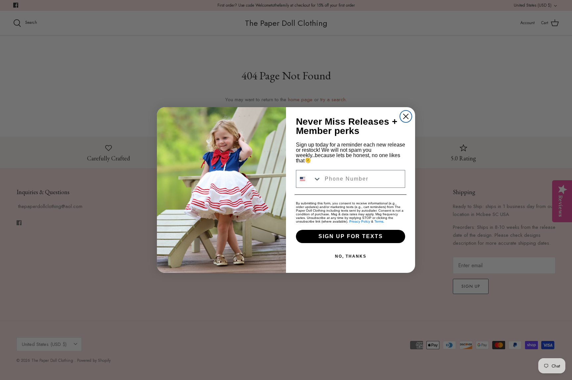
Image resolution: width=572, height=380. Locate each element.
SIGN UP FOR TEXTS (350, 236)
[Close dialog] (406, 116)
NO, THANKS (350, 256)
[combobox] (308, 179)
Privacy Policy (359, 221)
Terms (378, 221)
